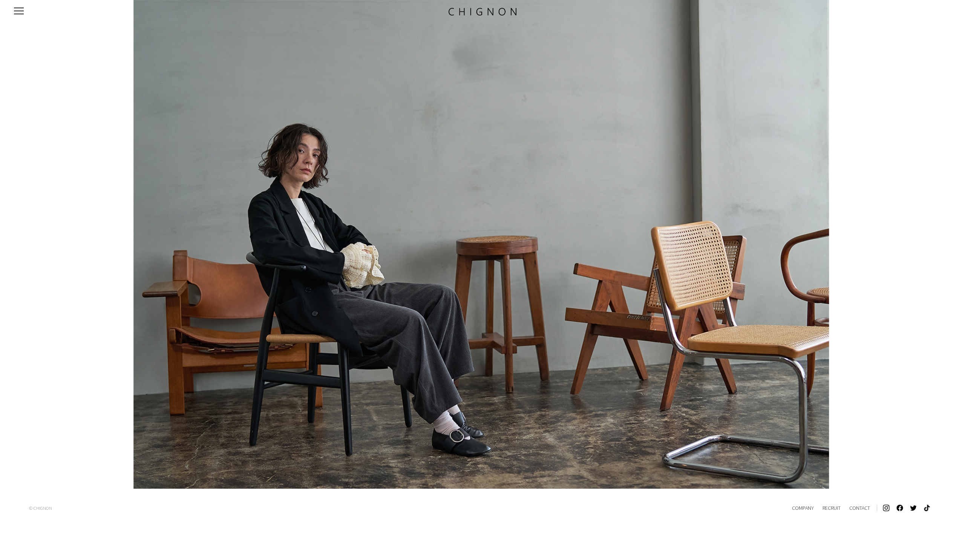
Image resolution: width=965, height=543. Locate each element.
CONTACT (859, 508)
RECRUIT (832, 508)
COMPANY (803, 508)
